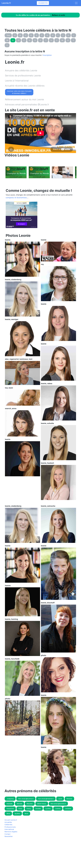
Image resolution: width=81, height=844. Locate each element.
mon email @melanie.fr (46, 799)
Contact (7, 834)
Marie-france (41, 804)
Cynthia (48, 808)
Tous (8, 35)
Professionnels (10, 827)
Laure (60, 799)
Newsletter (9, 836)
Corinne (58, 808)
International (9, 829)
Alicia (26, 813)
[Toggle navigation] (76, 3)
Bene (8, 813)
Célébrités (43, 3)
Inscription (47, 55)
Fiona (20, 808)
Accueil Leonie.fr (11, 820)
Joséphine (10, 799)
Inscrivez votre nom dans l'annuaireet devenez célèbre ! (19, 92)
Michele (19, 804)
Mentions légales (11, 832)
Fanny (29, 808)
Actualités (8, 822)
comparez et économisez (16, 198)
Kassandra (10, 808)
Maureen (30, 804)
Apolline (17, 813)
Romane (69, 799)
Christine (68, 808)
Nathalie (9, 804)
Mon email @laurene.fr (26, 799)
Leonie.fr (6, 3)
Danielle (38, 808)
